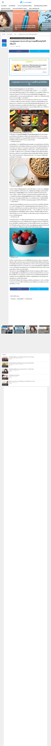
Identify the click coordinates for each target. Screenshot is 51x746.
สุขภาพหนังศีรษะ (12, 5)
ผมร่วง (32, 209)
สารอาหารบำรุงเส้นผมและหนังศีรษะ (25, 5)
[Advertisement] (29, 311)
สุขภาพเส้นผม (4, 5)
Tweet (4, 45)
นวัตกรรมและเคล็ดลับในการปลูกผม (20, 8)
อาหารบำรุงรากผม (29, 298)
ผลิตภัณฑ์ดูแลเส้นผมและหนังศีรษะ (40, 5)
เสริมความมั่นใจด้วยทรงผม (34, 8)
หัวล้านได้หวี (39, 90)
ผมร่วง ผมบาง (36, 88)
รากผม (12, 38)
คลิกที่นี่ (16, 283)
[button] (2, 21)
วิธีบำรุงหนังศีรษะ (21, 298)
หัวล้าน (41, 88)
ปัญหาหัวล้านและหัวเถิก (5, 8)
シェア (4, 41)
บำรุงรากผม (13, 298)
